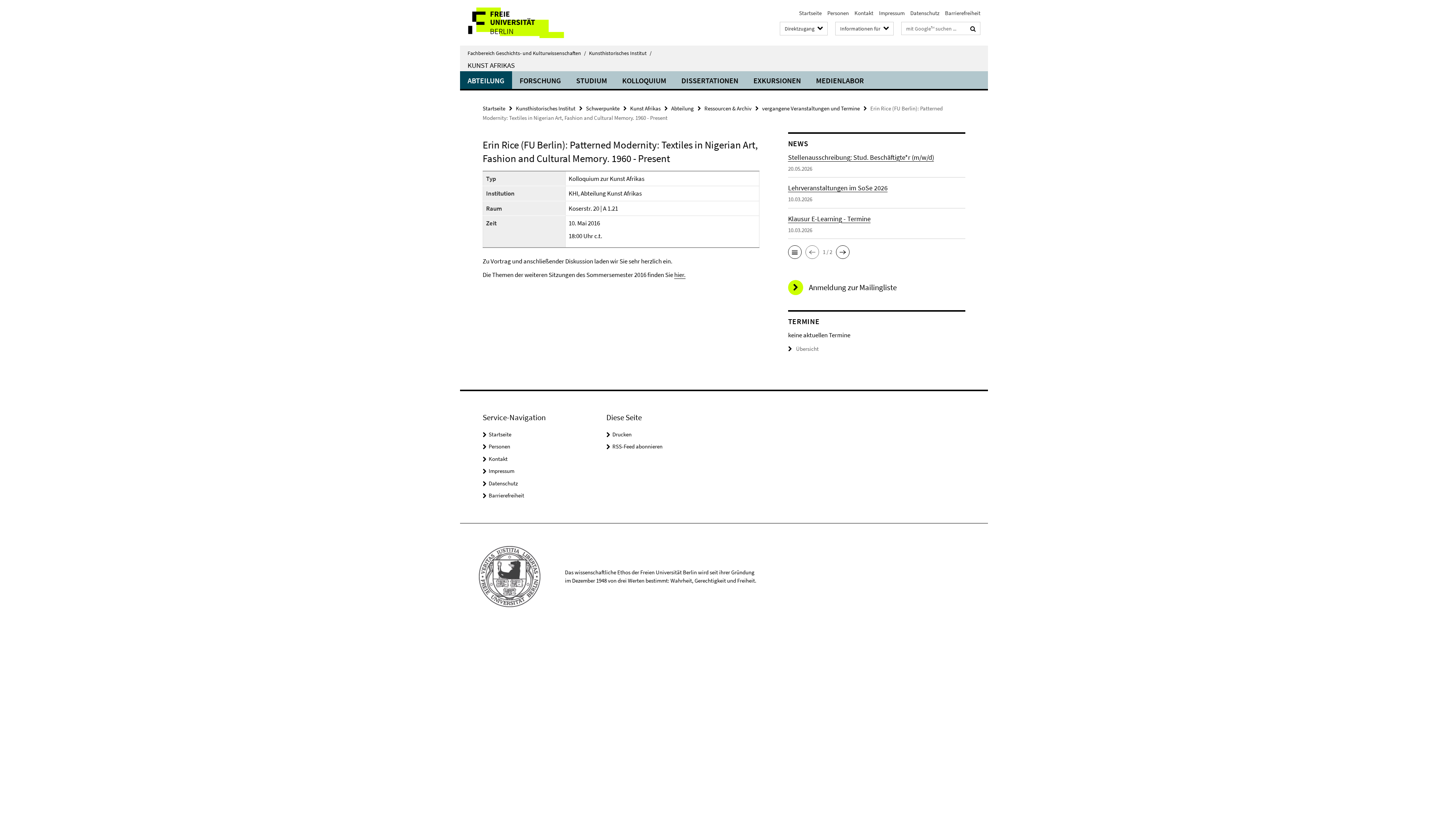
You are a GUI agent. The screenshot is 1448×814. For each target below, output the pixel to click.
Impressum (892, 13)
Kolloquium (644, 80)
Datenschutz (924, 13)
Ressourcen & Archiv (728, 108)
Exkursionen (777, 80)
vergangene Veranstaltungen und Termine (811, 108)
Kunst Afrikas (491, 65)
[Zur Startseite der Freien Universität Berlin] (523, 23)
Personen (838, 13)
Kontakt (863, 13)
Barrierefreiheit (962, 13)
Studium (591, 80)
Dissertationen (709, 80)
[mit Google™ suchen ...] (973, 29)
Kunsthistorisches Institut (620, 53)
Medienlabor (840, 80)
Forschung (540, 80)
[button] (795, 252)
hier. (680, 275)
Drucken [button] (622, 434)
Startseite (810, 13)
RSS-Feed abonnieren (637, 446)
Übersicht (807, 348)
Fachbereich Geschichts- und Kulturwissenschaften (527, 53)
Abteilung (486, 80)
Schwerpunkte (603, 108)
